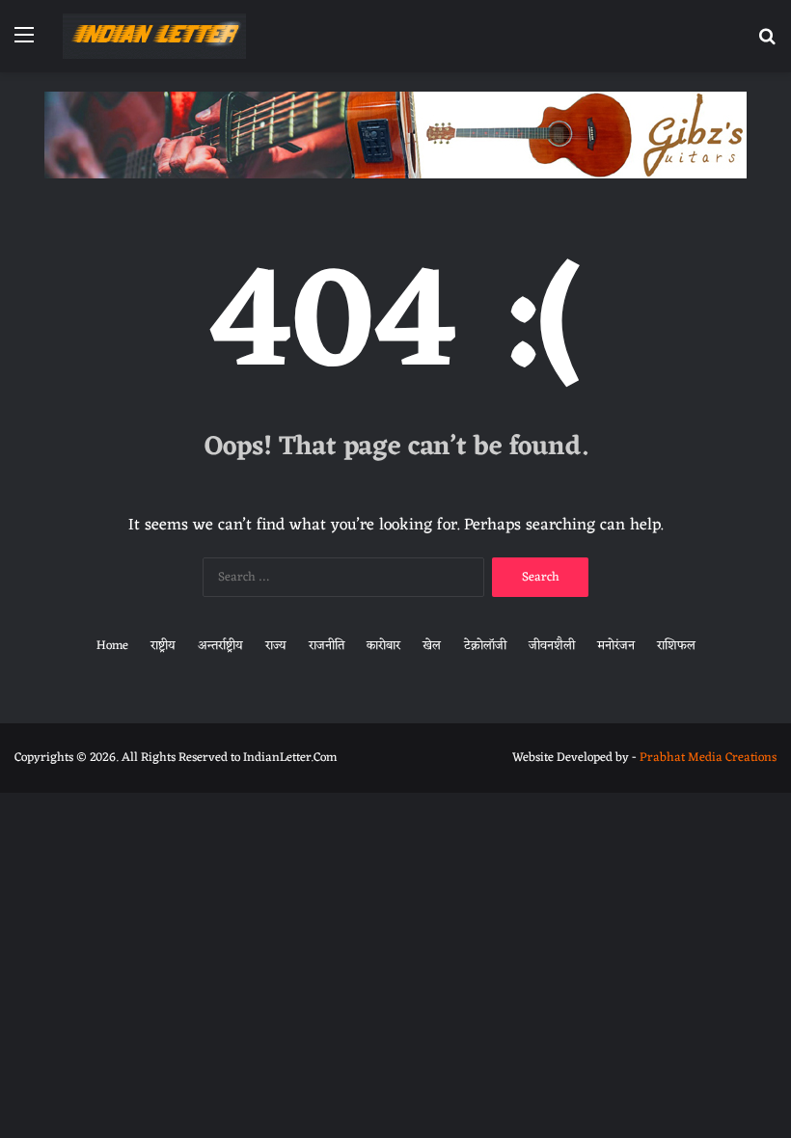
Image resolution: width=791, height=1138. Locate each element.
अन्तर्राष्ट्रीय (220, 646)
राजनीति (326, 646)
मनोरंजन (616, 646)
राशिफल (676, 646)
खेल (432, 646)
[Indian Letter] (154, 36)
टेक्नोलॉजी (485, 646)
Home (112, 646)
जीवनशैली (552, 646)
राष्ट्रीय (163, 646)
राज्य (275, 646)
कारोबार (383, 646)
